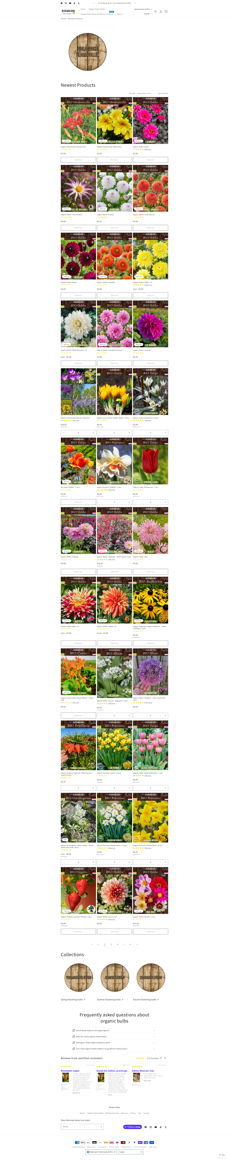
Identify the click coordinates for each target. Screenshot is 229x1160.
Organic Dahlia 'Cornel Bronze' (144, 215)
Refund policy (91, 1147)
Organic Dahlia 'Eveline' (105, 215)
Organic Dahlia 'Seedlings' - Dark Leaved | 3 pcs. (114, 557)
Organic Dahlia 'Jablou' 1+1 (106, 626)
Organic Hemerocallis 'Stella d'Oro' (109, 147)
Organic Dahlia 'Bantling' (106, 282)
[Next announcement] (135, 3)
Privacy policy (102, 1147)
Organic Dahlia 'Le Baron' (142, 350)
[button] (155, 11)
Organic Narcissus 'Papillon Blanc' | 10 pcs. (112, 845)
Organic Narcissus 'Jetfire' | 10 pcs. (109, 773)
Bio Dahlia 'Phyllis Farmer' (100, 1085)
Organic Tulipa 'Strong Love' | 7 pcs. (145, 487)
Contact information (140, 1147)
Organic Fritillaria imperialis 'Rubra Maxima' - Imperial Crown (77, 774)
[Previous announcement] (93, 3)
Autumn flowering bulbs (144, 999)
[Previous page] (92, 944)
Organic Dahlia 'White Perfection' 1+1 (74, 350)
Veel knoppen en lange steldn (113, 1070)
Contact (146, 1113)
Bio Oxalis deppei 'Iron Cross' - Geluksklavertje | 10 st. (137, 1086)
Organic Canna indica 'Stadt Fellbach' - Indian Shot (77, 699)
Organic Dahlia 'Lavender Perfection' (110, 350)
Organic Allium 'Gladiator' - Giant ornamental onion (149, 699)
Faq (139, 1113)
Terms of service (114, 1147)
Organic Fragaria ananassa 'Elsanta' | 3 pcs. (76, 917)
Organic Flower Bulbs (95, 1113)
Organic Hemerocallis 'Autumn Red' (73, 147)
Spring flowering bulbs (72, 999)
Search (82, 1113)
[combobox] (101, 1152)
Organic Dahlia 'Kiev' (140, 557)
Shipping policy (126, 1147)
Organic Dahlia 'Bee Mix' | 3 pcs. (144, 917)
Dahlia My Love (69, 1070)
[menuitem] (83, 9)
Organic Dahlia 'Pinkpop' (69, 557)
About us (124, 1113)
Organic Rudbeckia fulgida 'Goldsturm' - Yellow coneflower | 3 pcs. (149, 627)
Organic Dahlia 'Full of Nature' (71, 215)
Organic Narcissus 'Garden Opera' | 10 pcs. (148, 845)
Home (63, 18)
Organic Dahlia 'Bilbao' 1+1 (142, 282)
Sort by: (132, 93)
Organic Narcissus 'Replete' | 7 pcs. (109, 487)
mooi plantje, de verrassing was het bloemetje (158, 1070)
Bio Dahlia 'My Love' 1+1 (65, 1084)
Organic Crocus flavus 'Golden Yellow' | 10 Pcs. (113, 418)
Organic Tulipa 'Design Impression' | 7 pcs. (148, 773)
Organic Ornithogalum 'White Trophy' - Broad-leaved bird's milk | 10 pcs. (77, 846)
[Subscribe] (101, 1127)
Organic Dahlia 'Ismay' (141, 147)
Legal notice (153, 1147)
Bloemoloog (81, 1147)
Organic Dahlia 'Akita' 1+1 (70, 626)
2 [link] (104, 944)
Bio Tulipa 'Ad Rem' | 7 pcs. (70, 487)
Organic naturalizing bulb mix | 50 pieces (75, 418)
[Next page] (137, 944)
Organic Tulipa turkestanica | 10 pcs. (146, 418)
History (133, 1113)
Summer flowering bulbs (109, 999)
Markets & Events (112, 1113)
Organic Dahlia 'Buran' (69, 282)
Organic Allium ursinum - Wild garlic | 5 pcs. (112, 701)
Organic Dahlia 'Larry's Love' (107, 917)
